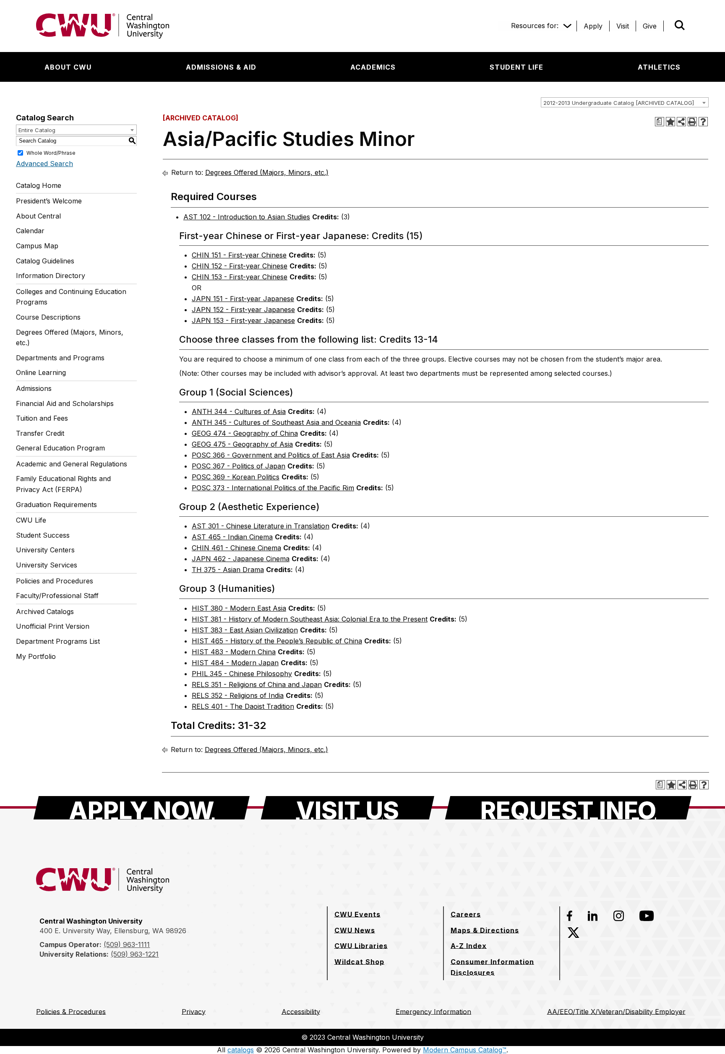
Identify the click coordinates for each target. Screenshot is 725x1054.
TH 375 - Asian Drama (228, 569)
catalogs (240, 1050)
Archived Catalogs (45, 611)
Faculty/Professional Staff (57, 595)
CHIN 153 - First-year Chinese (239, 277)
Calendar (30, 230)
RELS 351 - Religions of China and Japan (257, 684)
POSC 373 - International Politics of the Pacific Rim (273, 488)
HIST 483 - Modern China (234, 652)
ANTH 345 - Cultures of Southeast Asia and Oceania (276, 422)
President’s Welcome (49, 201)
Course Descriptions (48, 317)
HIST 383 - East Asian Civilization (245, 630)
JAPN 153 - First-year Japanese (243, 320)
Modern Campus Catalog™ (464, 1050)
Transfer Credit (40, 433)
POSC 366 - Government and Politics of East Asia (271, 455)
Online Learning (41, 372)
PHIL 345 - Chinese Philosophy (242, 673)
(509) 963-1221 (135, 954)
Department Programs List (58, 641)
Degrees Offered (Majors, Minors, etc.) (69, 337)
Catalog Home (38, 185)
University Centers (45, 550)
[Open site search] (679, 25)
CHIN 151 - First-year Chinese (239, 255)
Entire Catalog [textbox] (36, 130)
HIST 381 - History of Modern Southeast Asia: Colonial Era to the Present (310, 619)
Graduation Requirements (56, 504)
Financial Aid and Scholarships (65, 403)
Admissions (34, 388)
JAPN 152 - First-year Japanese (243, 309)
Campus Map (37, 246)
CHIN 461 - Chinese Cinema (236, 548)
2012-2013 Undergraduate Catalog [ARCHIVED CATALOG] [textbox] (618, 102)
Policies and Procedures (54, 581)
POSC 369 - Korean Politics (235, 477)
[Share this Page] (681, 121)
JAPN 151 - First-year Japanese (243, 298)
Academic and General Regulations (71, 464)
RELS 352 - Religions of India (238, 695)
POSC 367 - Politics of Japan (238, 466)
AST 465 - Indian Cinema (232, 537)
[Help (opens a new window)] (703, 121)
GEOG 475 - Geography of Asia (242, 444)
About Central (38, 216)
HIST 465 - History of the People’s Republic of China (277, 641)
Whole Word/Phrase (51, 152)
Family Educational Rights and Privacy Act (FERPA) (63, 484)
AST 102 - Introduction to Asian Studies (246, 217)
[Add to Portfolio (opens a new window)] (670, 121)
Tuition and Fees (42, 418)
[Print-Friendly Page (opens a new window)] (692, 121)
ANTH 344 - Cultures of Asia (239, 411)
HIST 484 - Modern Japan (235, 662)
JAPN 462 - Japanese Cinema (240, 558)
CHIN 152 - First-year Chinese (239, 266)
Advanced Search (44, 163)
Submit (668, 26)
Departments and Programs (60, 358)
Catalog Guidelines (45, 261)
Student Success (43, 535)
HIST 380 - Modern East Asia (239, 608)
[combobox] (625, 102)
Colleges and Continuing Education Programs (71, 297)
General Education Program (60, 448)
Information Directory (50, 275)
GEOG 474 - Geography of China (245, 433)
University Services (46, 565)
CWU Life (31, 520)
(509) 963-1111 (127, 944)
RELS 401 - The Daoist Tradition (243, 706)
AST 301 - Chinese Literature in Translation (260, 526)
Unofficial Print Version (52, 626)
